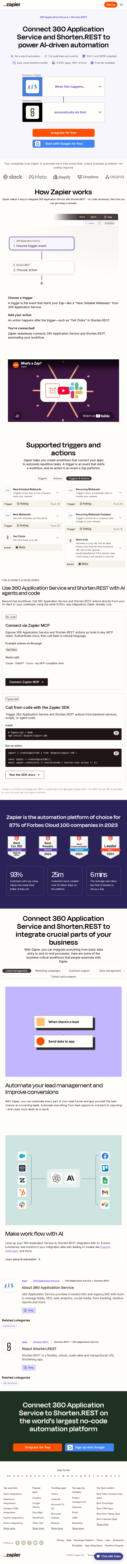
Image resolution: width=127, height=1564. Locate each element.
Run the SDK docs (22, 774)
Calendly (55, 1499)
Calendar (77, 1507)
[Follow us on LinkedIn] (23, 1543)
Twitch (54, 1494)
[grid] (26, 241)
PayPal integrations (13, 1517)
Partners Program (114, 1545)
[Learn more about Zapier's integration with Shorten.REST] (9, 1346)
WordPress (38, 1517)
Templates (77, 1545)
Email (75, 1512)
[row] (26, 241)
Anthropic (11, 1251)
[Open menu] (121, 5)
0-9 (9, 1476)
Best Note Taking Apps (108, 1513)
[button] (64, 144)
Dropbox (36, 1498)
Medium (55, 1523)
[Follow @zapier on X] (29, 1543)
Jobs (107, 1540)
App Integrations (93, 1545)
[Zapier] (12, 4)
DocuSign (37, 1512)
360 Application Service (54, 17)
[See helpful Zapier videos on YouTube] (35, 1543)
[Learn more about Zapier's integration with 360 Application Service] (9, 1285)
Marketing (77, 1523)
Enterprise (118, 1540)
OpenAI (105, 1247)
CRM (74, 1517)
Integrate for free (63, 132)
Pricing (60, 1540)
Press (100, 1540)
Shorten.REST (79, 17)
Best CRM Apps (105, 1508)
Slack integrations (12, 1494)
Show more (9, 1528)
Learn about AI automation (20, 1259)
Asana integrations (13, 1523)
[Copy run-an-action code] (116, 753)
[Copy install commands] (116, 733)
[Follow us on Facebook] (17, 1543)
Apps (24, 1280)
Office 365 (37, 1523)
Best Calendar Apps (107, 1519)
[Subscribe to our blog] (41, 1543)
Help (31, 1310)
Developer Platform (84, 1540)
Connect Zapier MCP (24, 682)
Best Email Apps (105, 1503)
